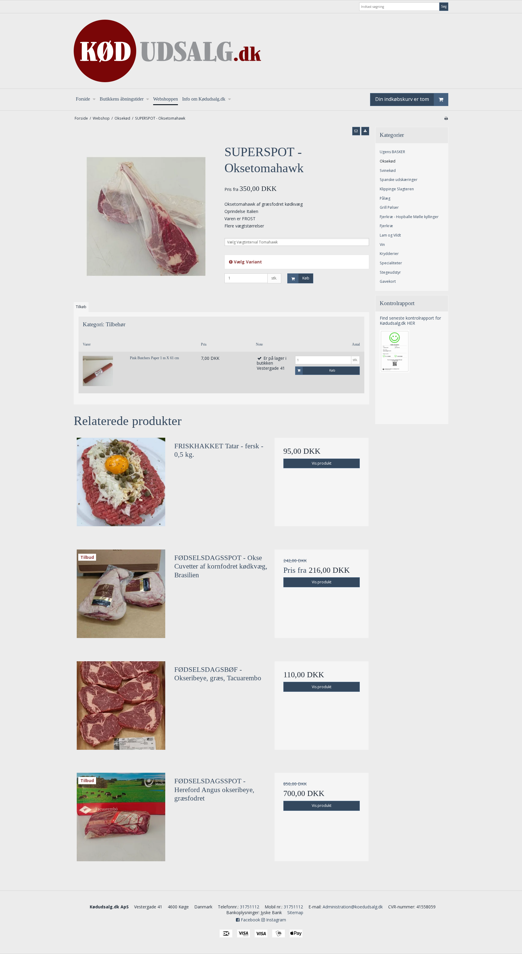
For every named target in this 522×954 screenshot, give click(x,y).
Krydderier (389, 253)
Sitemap (295, 912)
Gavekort (388, 281)
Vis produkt (321, 463)
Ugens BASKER (392, 151)
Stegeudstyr (390, 272)
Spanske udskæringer (398, 179)
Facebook (250, 920)
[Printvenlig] (446, 118)
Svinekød (388, 170)
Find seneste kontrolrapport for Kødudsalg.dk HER (410, 320)
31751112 (249, 907)
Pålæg (385, 198)
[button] (356, 131)
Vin (382, 244)
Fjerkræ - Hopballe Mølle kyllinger (409, 216)
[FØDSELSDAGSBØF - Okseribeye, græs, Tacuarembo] (121, 708)
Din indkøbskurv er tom (402, 99)
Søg (443, 6)
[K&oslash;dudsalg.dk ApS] (261, 51)
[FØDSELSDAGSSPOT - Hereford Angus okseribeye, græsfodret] (121, 820)
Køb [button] (305, 278)
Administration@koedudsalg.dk (353, 907)
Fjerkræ (386, 225)
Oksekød (387, 161)
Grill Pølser (389, 207)
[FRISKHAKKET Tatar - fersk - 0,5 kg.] (121, 485)
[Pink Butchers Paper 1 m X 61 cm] (98, 371)
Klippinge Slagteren (397, 189)
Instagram (275, 920)
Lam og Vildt (390, 235)
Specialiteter (391, 263)
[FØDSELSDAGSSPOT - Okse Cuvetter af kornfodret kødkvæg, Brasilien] (121, 597)
